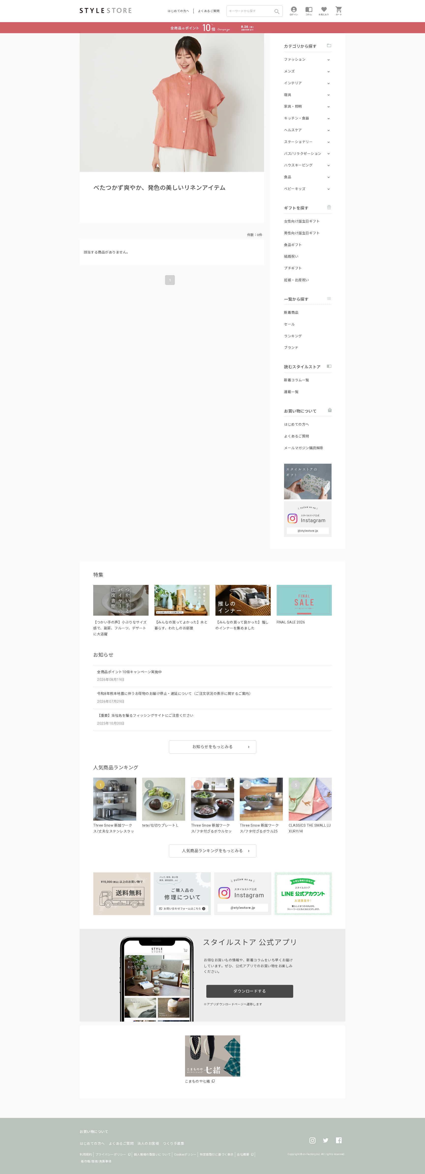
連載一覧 (291, 392)
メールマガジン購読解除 (303, 448)
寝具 (287, 95)
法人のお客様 (148, 1143)
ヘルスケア (293, 130)
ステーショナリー (298, 142)
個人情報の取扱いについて (152, 1154)
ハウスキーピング (298, 165)
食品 (287, 177)
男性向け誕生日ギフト (302, 233)
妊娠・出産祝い (296, 280)
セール (289, 324)
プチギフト (293, 268)
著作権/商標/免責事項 (96, 1161)
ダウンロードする (249, 991)
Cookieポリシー (185, 1154)
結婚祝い (291, 256)
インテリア (293, 83)
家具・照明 (293, 106)
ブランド (291, 348)
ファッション (294, 59)
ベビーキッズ (294, 189)
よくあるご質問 (209, 11)
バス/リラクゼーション (302, 154)
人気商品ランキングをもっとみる (212, 850)
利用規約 (86, 1154)
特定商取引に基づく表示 (217, 1154)
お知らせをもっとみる (212, 746)
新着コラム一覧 (296, 380)
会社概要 (243, 1154)
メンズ (289, 71)
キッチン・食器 (296, 118)
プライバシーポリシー (110, 1154)
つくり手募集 (173, 1143)
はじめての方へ (178, 11)
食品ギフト (293, 245)
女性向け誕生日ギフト (302, 221)
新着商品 (291, 312)
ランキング (293, 336)
